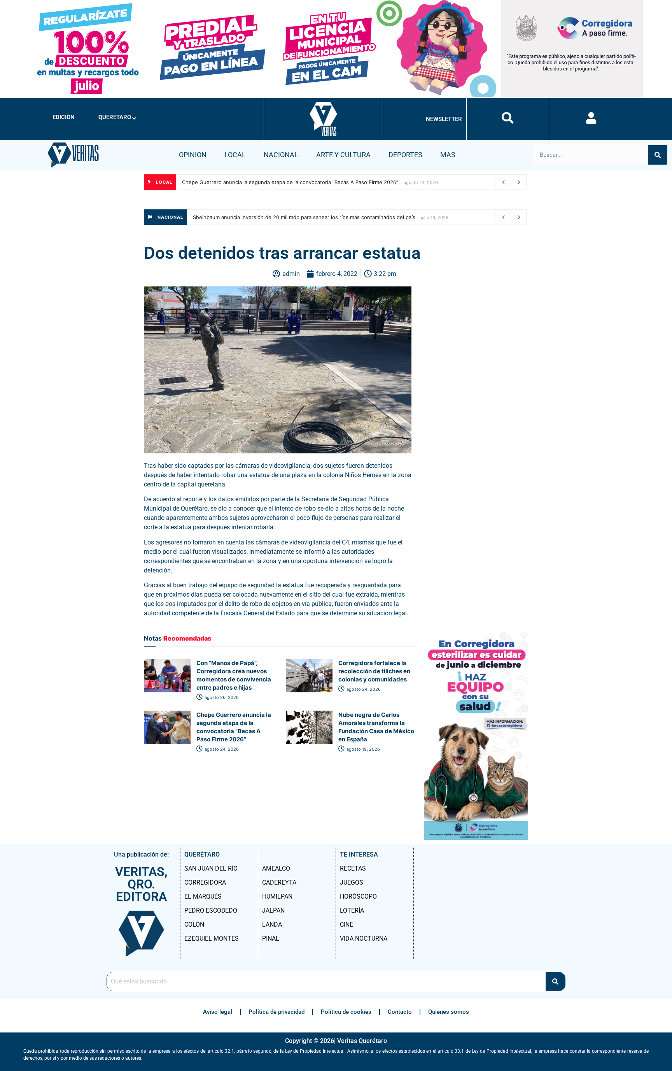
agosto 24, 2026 (363, 689)
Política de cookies (346, 1011)
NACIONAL (281, 155)
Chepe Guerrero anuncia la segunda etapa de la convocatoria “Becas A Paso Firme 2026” (290, 182)
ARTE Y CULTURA (343, 155)
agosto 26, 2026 (221, 697)
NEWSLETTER (444, 119)
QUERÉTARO (114, 117)
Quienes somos (448, 1011)
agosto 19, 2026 (362, 749)
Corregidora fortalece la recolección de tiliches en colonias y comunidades (374, 671)
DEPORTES (405, 155)
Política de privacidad (276, 1011)
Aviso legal (217, 1011)
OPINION (192, 155)
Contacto (400, 1011)
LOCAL (235, 155)
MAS (447, 155)
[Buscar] (657, 155)
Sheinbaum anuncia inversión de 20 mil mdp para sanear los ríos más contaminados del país (304, 217)
